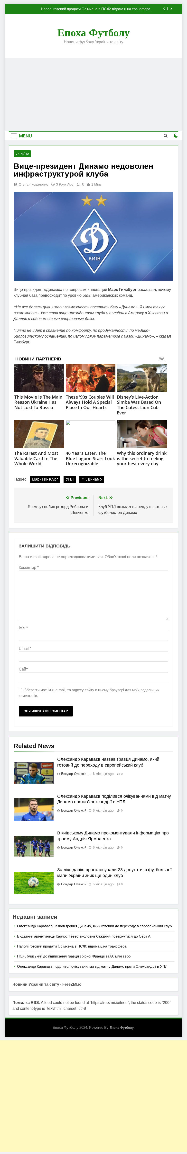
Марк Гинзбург (45, 479)
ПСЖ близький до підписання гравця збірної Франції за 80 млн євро (74, 956)
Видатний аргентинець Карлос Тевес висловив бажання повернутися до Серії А (83, 936)
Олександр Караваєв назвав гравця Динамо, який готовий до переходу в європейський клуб (94, 926)
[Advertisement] (93, 95)
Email (25, 648)
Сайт (23, 669)
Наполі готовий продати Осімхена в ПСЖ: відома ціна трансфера (95, 9)
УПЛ (70, 479)
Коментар (29, 567)
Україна (22, 154)
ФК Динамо (92, 479)
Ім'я (23, 628)
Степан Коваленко (33, 184)
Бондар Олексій (73, 774)
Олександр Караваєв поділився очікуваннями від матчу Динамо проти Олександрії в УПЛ (92, 966)
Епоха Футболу (93, 32)
